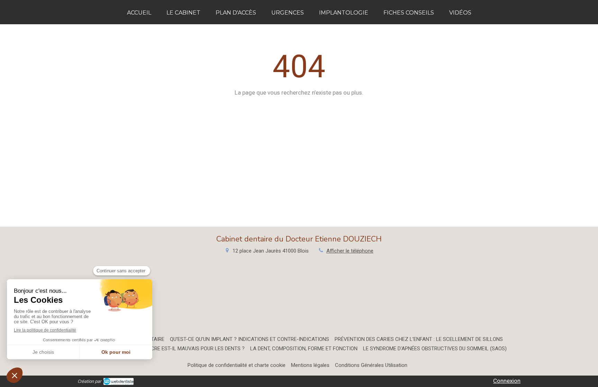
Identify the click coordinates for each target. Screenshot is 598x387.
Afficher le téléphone (349, 251)
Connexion (506, 380)
